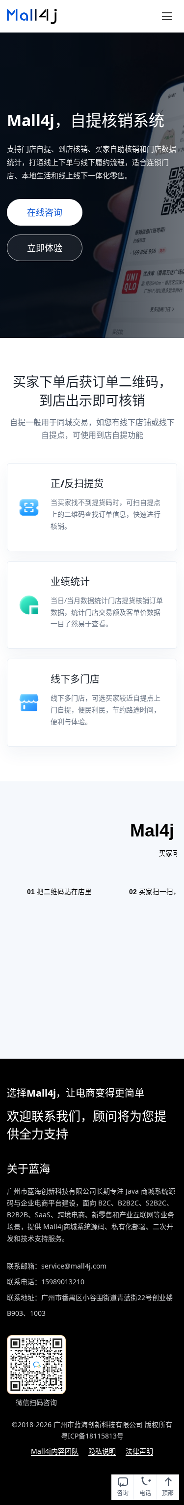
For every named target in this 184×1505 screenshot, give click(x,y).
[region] (92, 920)
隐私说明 (102, 1451)
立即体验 (44, 248)
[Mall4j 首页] (32, 16)
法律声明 (139, 1451)
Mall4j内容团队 (55, 1451)
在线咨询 (44, 208)
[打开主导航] (167, 16)
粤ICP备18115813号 (92, 1435)
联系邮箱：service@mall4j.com (56, 1266)
